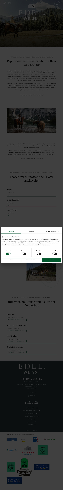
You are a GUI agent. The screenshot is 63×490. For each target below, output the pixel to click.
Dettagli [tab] (31, 231)
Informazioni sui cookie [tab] (52, 231)
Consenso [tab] (11, 231)
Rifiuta (11, 260)
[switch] (24, 254)
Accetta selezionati (31, 260)
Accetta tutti (51, 260)
